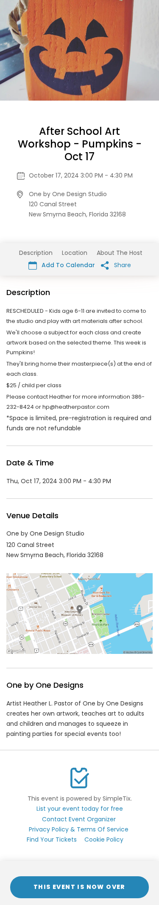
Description (36, 253)
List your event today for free (79, 808)
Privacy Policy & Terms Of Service (78, 829)
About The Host (119, 253)
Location (74, 253)
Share (121, 265)
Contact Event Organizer (79, 819)
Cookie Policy (103, 839)
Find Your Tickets (52, 839)
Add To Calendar (67, 265)
